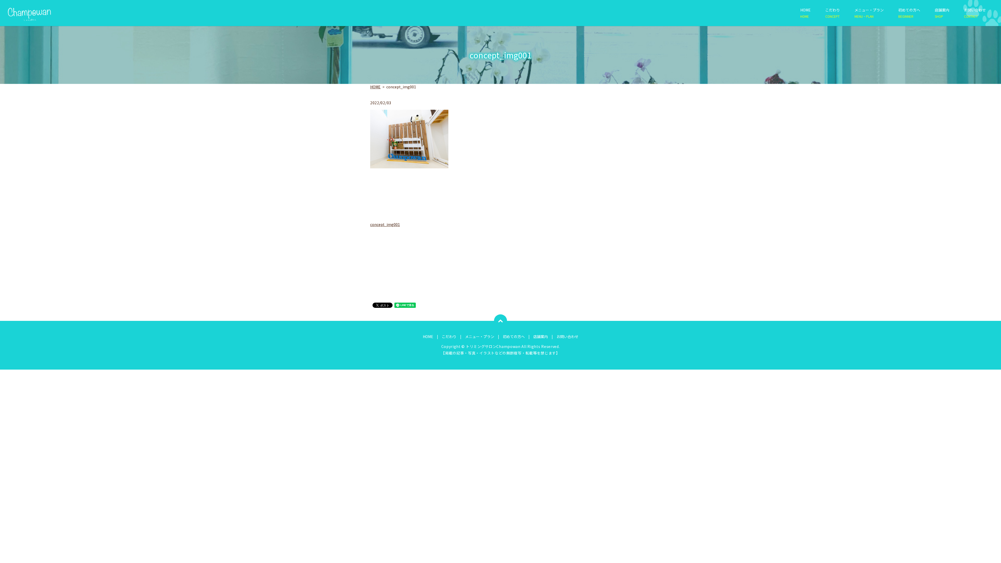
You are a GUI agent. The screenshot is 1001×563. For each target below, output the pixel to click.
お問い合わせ (975, 13)
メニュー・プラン (869, 13)
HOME (805, 13)
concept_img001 (385, 224)
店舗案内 (942, 13)
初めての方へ (909, 13)
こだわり (832, 13)
